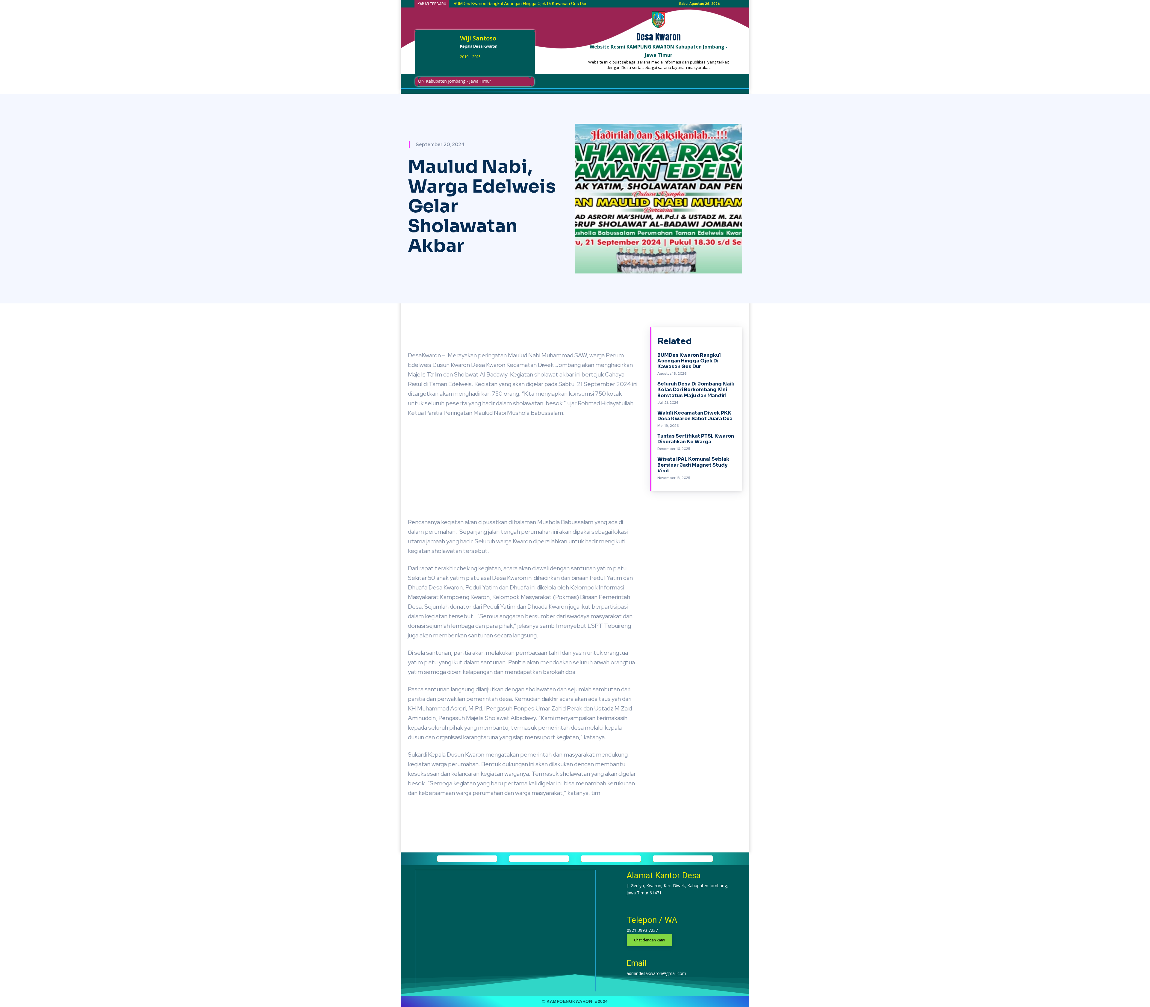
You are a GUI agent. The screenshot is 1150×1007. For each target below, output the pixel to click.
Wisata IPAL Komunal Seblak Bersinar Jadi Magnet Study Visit (693, 465)
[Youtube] (482, 66)
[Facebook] (462, 66)
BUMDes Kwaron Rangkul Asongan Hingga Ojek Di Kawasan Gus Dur (520, 3)
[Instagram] (472, 66)
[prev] (626, 3)
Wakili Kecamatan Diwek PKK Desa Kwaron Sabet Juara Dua (695, 416)
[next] (636, 3)
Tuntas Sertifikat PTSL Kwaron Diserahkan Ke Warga (695, 439)
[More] (614, 333)
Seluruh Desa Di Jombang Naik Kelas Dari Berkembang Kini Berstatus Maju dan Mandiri (695, 389)
